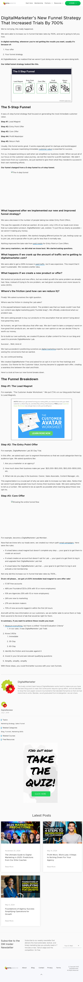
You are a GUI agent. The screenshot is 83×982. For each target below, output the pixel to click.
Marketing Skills (17, 731)
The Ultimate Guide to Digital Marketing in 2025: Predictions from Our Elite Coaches (19, 857)
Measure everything (13, 626)
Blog (2, 731)
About (24, 968)
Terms (58, 968)
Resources (57, 3)
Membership (38, 3)
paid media (38, 244)
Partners (48, 3)
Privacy (50, 968)
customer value (45, 149)
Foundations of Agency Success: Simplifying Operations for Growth (20, 911)
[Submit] (78, 946)
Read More (9, 867)
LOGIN (71, 3)
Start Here (29, 3)
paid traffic (40, 264)
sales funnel (20, 723)
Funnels (8, 731)
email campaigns (66, 543)
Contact (41, 968)
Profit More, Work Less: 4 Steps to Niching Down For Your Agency (61, 857)
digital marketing (49, 349)
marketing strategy (8, 723)
